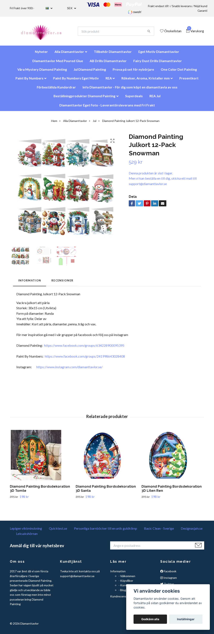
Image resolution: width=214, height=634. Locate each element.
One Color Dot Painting (179, 71)
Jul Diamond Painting (90, 71)
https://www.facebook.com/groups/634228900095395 (84, 347)
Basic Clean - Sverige (159, 530)
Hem (54, 123)
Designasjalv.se (192, 530)
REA (109, 80)
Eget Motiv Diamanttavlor (158, 54)
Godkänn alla (150, 619)
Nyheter (41, 54)
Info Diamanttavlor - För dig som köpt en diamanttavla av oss (130, 89)
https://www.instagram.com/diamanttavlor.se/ (69, 369)
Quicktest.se (58, 530)
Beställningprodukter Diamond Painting (84, 98)
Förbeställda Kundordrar (56, 89)
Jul (94, 123)
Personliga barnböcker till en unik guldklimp (105, 530)
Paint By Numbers (29, 80)
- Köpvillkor (125, 582)
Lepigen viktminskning (26, 530)
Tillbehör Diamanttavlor (113, 54)
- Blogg (123, 592)
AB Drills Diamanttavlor (108, 63)
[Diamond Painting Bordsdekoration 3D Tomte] (41, 457)
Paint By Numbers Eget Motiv (76, 80)
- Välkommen (126, 578)
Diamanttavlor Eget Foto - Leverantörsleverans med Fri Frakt (107, 107)
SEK (70, 8)
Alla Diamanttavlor (69, 54)
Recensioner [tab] (62, 282)
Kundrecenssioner (122, 598)
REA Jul (154, 98)
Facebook (169, 573)
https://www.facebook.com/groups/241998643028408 (85, 358)
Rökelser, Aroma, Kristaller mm (145, 80)
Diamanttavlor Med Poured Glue (57, 63)
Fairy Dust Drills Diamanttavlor (157, 63)
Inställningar (186, 619)
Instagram (170, 580)
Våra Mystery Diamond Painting (42, 71)
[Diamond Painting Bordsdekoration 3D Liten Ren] (172, 457)
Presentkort (189, 80)
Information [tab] (29, 282)
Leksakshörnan (27, 536)
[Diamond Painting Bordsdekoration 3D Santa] (107, 457)
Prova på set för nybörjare (133, 71)
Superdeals (134, 98)
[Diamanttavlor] (45, 32)
